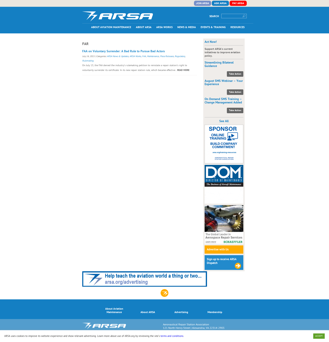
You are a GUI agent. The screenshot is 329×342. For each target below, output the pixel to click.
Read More (183, 70)
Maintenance (153, 56)
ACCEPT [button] (319, 336)
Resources (237, 27)
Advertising (181, 312)
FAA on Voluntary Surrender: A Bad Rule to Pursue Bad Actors (123, 51)
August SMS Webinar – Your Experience (224, 82)
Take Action (235, 73)
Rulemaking (88, 60)
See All (224, 121)
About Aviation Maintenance (111, 27)
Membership (215, 312)
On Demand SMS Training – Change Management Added (223, 100)
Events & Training (213, 27)
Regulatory (180, 56)
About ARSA (143, 27)
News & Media (186, 27)
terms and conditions (172, 336)
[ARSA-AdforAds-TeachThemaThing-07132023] (144, 285)
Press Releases (167, 56)
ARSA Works (164, 27)
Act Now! (211, 42)
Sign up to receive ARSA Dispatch (221, 261)
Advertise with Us (218, 249)
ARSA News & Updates (118, 56)
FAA (144, 56)
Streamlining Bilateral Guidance (219, 64)
